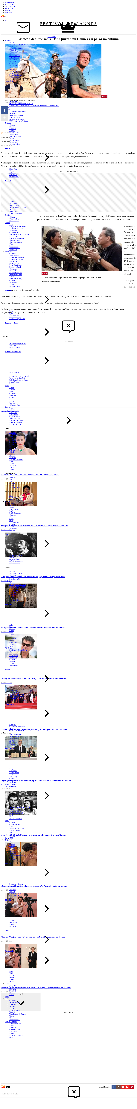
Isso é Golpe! (13, 776)
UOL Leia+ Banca (15, 573)
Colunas (12, 125)
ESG (11, 826)
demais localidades (21, 104)
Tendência (12, 991)
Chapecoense (13, 440)
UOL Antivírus (14, 56)
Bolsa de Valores (15, 317)
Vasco (11, 467)
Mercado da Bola (15, 424)
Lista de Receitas (15, 886)
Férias (11, 981)
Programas (13, 853)
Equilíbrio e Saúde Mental (18, 650)
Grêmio (12, 452)
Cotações (12, 253)
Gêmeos (12, 629)
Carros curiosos (14, 240)
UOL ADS (13, 65)
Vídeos (11, 244)
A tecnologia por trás (16, 813)
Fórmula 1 (12, 478)
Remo (11, 462)
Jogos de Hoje (14, 411)
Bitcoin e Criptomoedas (17, 319)
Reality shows (14, 509)
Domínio (12, 69)
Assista (11, 995)
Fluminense (13, 450)
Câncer (11, 631)
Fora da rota (13, 922)
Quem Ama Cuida (15, 555)
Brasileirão (13, 413)
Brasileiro (12, 975)
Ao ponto (12, 888)
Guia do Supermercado (17, 730)
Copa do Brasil (14, 416)
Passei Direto (9, 8)
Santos (11, 463)
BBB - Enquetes (15, 513)
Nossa (7, 840)
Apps (11, 775)
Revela (11, 1008)
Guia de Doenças (15, 698)
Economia (8, 252)
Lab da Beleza (14, 589)
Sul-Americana (14, 418)
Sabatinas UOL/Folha (16, 119)
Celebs (11, 503)
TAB (7, 983)
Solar (11, 972)
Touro (11, 627)
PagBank (8, 10)
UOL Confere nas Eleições (18, 121)
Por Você (12, 557)
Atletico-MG (13, 435)
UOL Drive (13, 50)
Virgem (11, 634)
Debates (12, 113)
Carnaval (12, 515)
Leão (11, 633)
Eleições (12, 131)
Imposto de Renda (15, 275)
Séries (11, 519)
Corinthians (13, 442)
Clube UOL (13, 63)
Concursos (13, 269)
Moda (11, 848)
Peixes (11, 646)
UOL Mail (12, 61)
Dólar (11, 311)
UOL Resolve (14, 54)
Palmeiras (12, 458)
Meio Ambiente (14, 830)
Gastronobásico (14, 895)
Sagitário (12, 640)
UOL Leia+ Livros (15, 575)
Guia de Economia (15, 273)
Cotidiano (12, 127)
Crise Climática (14, 824)
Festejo (11, 977)
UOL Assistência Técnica (18, 52)
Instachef (12, 890)
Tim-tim (12, 892)
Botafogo (12, 438)
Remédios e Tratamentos (17, 700)
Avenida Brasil (14, 559)
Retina (11, 924)
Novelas (12, 507)
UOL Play (8, 12)
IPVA (11, 225)
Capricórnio (13, 642)
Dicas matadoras (15, 811)
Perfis (11, 987)
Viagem (12, 846)
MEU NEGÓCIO (11, 6)
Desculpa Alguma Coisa (17, 585)
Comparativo (13, 232)
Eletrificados (13, 236)
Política (7, 215)
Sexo (11, 577)
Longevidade (13, 654)
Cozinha (12, 844)
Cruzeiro (12, 446)
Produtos (8, 40)
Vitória (11, 469)
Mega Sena (13, 169)
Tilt (6, 732)
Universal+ (13, 46)
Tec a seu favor (14, 736)
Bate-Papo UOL (15, 58)
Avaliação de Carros (16, 228)
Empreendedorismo (16, 259)
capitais (15, 102)
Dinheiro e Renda (15, 267)
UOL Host (13, 67)
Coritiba (12, 444)
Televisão (12, 505)
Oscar (11, 521)
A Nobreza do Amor (16, 561)
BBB (11, 511)
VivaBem (8, 648)
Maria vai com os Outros (17, 587)
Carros (7, 223)
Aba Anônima (14, 523)
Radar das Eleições (15, 117)
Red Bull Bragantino (16, 460)
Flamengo (12, 448)
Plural (11, 832)
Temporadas (13, 851)
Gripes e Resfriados (16, 696)
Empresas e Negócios (16, 257)
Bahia (11, 436)
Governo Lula (14, 221)
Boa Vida (12, 849)
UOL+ (11, 42)
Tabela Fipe (13, 230)
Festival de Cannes (68, 23)
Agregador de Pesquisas (17, 111)
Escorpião (12, 638)
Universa (8, 581)
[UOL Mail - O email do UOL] (23, 35)
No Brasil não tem (15, 819)
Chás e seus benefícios (17, 727)
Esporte (7, 407)
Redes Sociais (14, 773)
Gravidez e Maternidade (17, 694)
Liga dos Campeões (16, 420)
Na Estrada (13, 926)
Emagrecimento (14, 692)
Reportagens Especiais (17, 855)
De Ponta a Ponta (15, 1002)
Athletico (12, 433)
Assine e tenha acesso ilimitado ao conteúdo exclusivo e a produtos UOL (34, 106)
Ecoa (7, 821)
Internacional (13, 454)
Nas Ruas (12, 989)
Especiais (12, 985)
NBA (11, 499)
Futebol (12, 409)
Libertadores (13, 415)
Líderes (11, 277)
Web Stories (13, 246)
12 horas (12, 920)
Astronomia (13, 780)
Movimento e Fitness (16, 652)
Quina (11, 171)
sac (6, 20)
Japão (11, 974)
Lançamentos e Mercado (17, 227)
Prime (7, 997)
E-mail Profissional (15, 75)
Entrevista (12, 1004)
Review (12, 815)
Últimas (12, 530)
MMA (11, 479)
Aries (11, 625)
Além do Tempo (14, 563)
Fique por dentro (15, 734)
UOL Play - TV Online (17, 44)
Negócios (12, 782)
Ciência (12, 778)
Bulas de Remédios (15, 690)
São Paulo (12, 465)
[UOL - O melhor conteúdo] (4, 17)
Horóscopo (13, 592)
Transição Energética (16, 834)
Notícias (8, 123)
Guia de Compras (15, 271)
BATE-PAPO (9, 4)
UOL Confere (14, 219)
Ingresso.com (9, 3)
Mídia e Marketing (15, 213)
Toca (6, 999)
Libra (11, 636)
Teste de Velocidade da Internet (20, 807)
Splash (7, 501)
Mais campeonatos (15, 422)
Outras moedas (14, 315)
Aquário (12, 644)
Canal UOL (9, 838)
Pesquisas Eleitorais (16, 115)
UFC (11, 496)
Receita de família (15, 894)
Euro (11, 313)
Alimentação (13, 656)
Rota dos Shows (14, 1010)
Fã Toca (12, 1006)
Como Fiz (12, 1000)
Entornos (12, 979)
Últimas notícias (14, 248)
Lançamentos (13, 769)
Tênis (11, 481)
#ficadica (12, 809)
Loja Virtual (13, 71)
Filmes (11, 517)
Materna (12, 583)
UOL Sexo (13, 60)
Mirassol (12, 456)
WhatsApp (13, 771)
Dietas (11, 728)
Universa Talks (14, 590)
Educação (12, 129)
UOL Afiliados (14, 77)
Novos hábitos (14, 738)
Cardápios (12, 725)
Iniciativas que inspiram (17, 828)
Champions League (16, 48)
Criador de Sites (14, 73)
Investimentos (14, 255)
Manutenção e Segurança (17, 238)
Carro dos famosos (15, 242)
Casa (11, 842)
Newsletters (13, 250)
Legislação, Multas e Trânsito (19, 234)
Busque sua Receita (16, 884)
